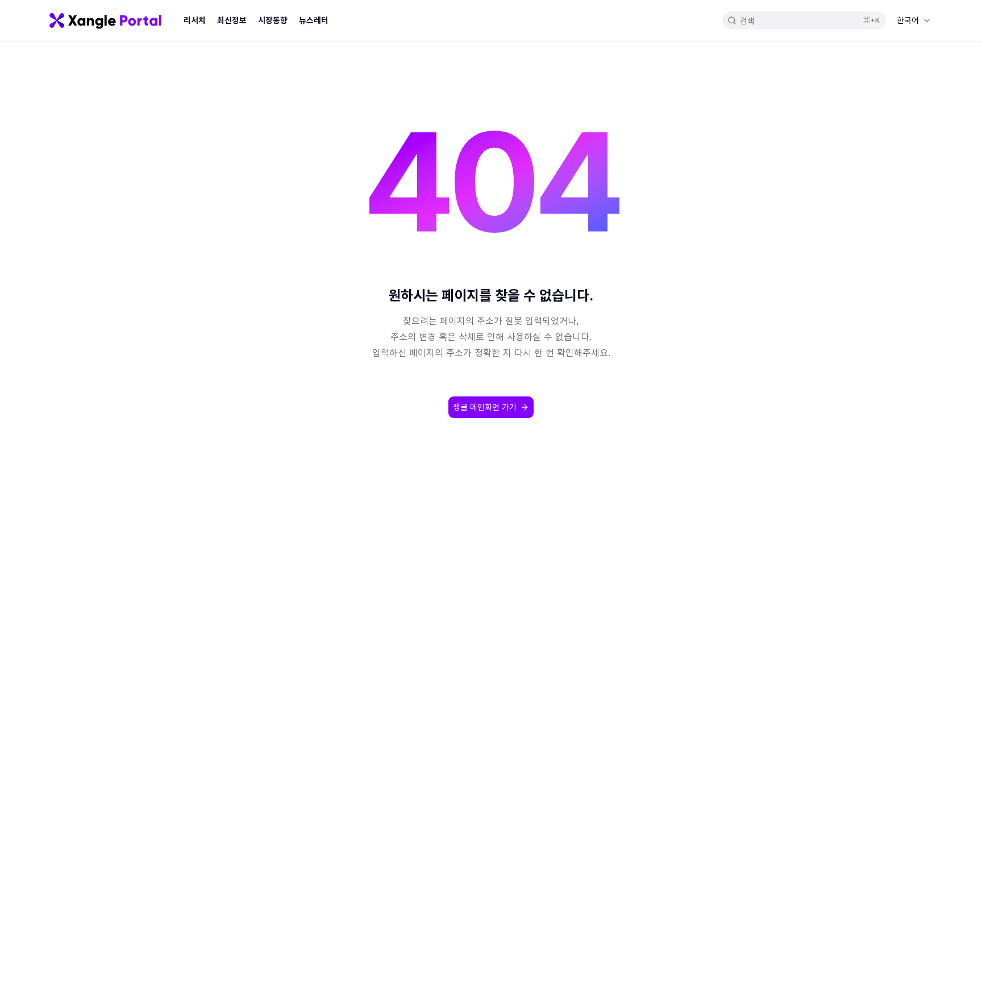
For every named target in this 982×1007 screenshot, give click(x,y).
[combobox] (914, 20)
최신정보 (232, 20)
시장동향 (273, 20)
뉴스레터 (313, 20)
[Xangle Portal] (105, 20)
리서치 (195, 20)
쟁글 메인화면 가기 (485, 407)
